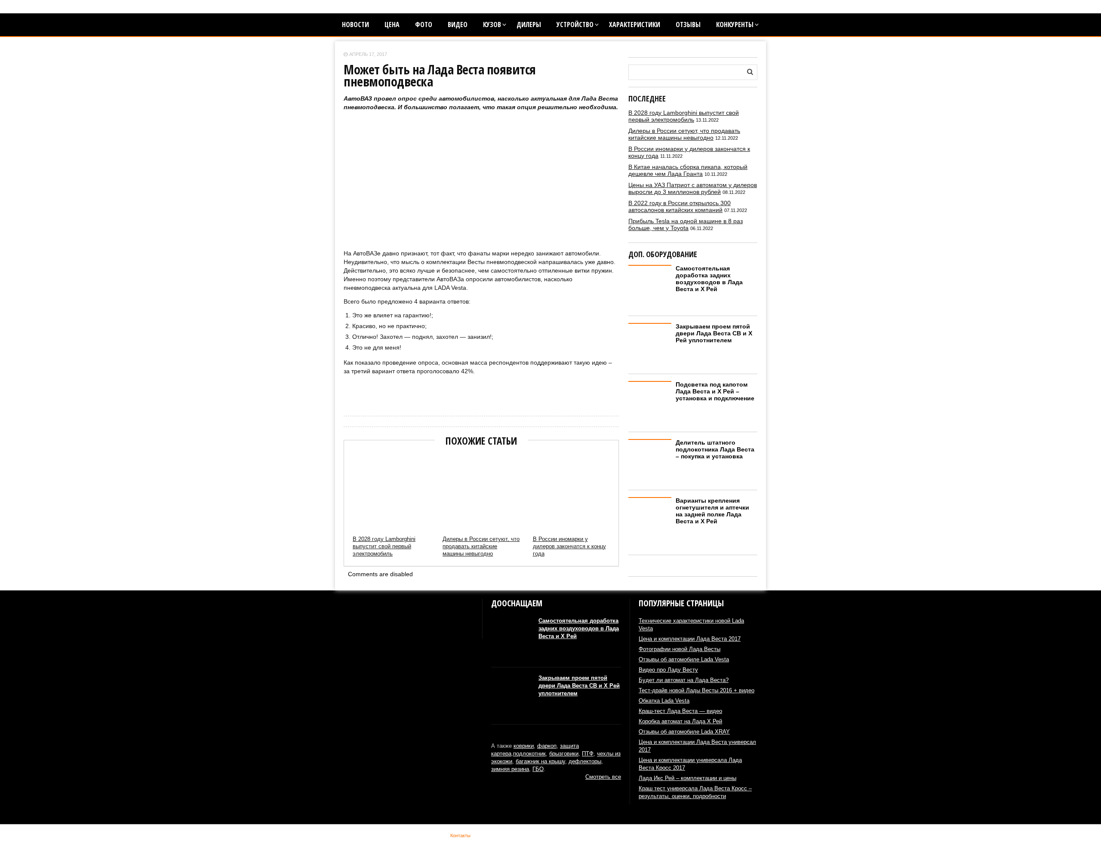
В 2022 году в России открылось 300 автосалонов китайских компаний (679, 206)
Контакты (460, 835)
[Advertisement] (481, 189)
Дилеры (529, 24)
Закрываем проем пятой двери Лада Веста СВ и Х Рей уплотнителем (714, 333)
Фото (423, 24)
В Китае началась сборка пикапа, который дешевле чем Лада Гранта (687, 170)
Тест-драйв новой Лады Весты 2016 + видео (696, 690)
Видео (457, 24)
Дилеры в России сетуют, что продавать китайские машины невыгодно (481, 546)
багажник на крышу (540, 761)
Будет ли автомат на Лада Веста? (684, 680)
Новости (355, 24)
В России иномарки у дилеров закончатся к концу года (569, 546)
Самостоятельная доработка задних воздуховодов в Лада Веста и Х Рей (709, 278)
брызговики (563, 753)
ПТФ (588, 753)
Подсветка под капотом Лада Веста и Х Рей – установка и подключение (715, 391)
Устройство (575, 24)
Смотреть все (603, 777)
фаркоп (547, 746)
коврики (524, 746)
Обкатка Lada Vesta (664, 700)
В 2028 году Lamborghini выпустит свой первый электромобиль (384, 546)
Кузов (492, 24)
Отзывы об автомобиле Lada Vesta (684, 659)
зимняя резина (510, 769)
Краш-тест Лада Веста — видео (680, 711)
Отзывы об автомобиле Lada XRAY (684, 731)
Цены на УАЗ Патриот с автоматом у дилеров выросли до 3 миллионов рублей (692, 188)
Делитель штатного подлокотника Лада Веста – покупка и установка (715, 449)
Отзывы (688, 24)
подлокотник (529, 753)
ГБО (538, 769)
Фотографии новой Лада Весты (679, 649)
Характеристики (634, 24)
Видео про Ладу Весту (668, 670)
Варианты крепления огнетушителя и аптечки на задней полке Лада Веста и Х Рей (712, 511)
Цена (392, 24)
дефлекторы (585, 761)
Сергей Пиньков (361, 394)
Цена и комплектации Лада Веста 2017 (690, 639)
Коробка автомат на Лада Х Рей (680, 721)
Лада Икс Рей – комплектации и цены (687, 778)
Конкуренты (734, 24)
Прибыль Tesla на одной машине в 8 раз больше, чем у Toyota (685, 224)
